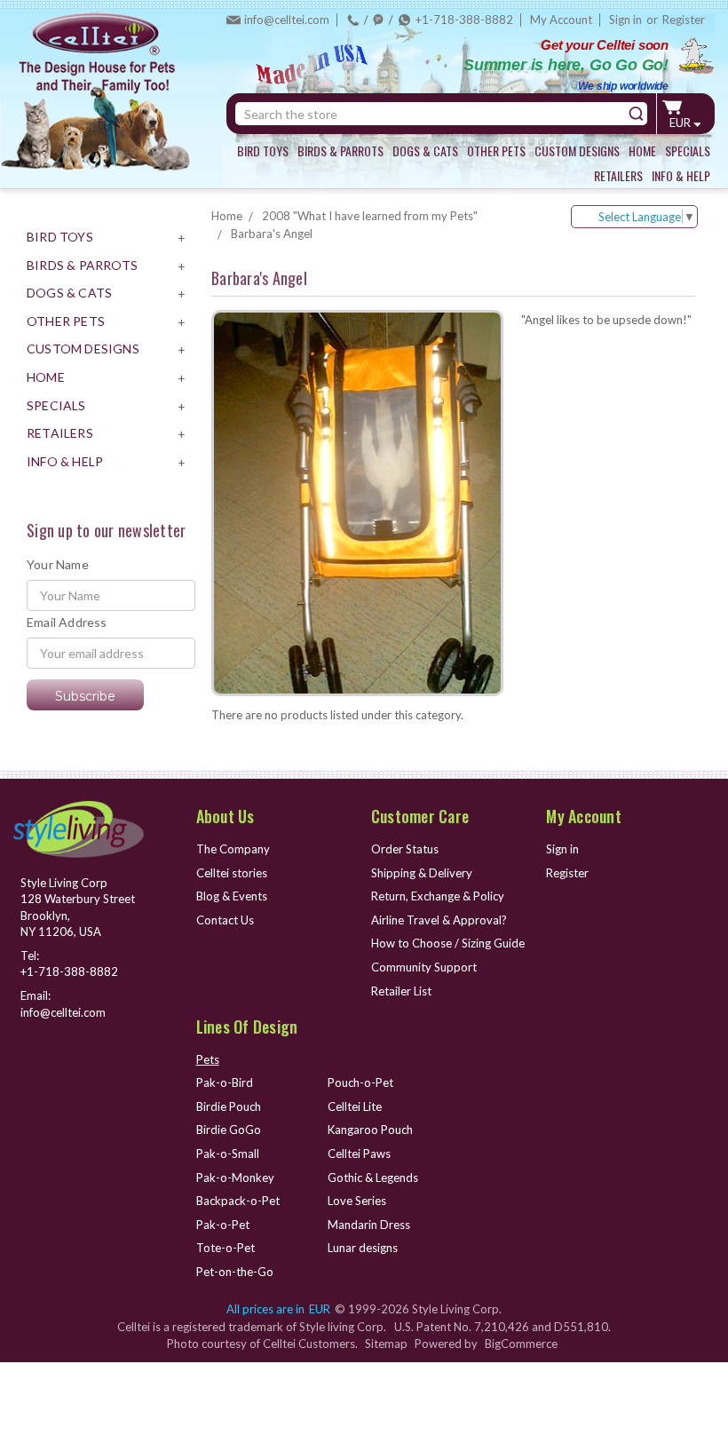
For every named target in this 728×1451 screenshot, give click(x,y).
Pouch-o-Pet (360, 1082)
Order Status (405, 849)
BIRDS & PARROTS (340, 150)
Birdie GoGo (228, 1129)
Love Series (357, 1200)
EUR (681, 122)
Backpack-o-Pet (238, 1200)
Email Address (67, 622)
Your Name (58, 564)
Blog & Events (231, 896)
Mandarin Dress (369, 1224)
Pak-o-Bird (224, 1082)
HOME (642, 150)
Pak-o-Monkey (235, 1177)
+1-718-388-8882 (464, 19)
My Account (561, 19)
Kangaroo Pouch (370, 1129)
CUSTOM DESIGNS (577, 150)
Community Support (424, 967)
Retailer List (401, 991)
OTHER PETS (496, 150)
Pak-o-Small (227, 1153)
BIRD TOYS (263, 150)
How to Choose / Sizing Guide (448, 943)
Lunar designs (363, 1248)
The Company (233, 849)
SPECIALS (687, 150)
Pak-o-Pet (222, 1224)
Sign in (625, 19)
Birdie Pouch (228, 1106)
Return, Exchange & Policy (437, 896)
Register (683, 19)
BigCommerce (521, 1343)
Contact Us (225, 920)
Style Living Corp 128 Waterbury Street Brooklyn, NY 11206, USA (77, 908)
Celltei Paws (359, 1153)
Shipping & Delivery (421, 873)
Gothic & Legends (373, 1177)
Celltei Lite (355, 1106)
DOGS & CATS (425, 150)
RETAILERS (618, 175)
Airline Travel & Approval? (439, 920)
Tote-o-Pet (225, 1248)
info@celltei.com (286, 19)
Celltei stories (231, 873)
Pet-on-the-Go (234, 1272)
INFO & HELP (681, 175)
